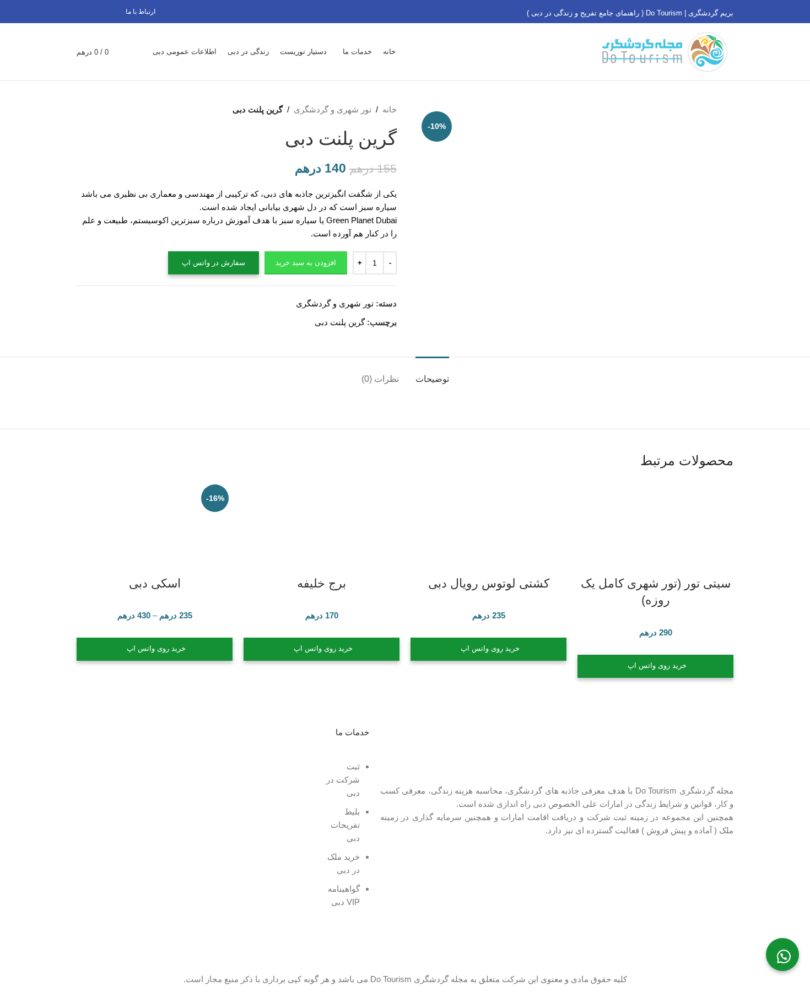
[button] (782, 954)
